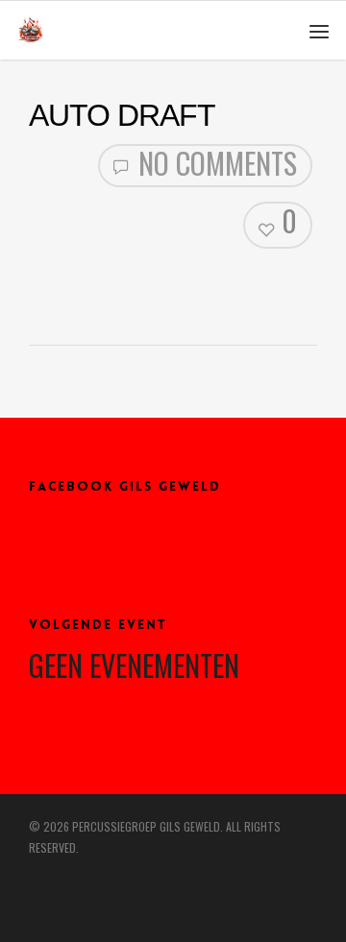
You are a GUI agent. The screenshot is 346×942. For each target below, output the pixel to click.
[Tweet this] (63, 277)
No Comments (214, 164)
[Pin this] (124, 277)
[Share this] (44, 277)
